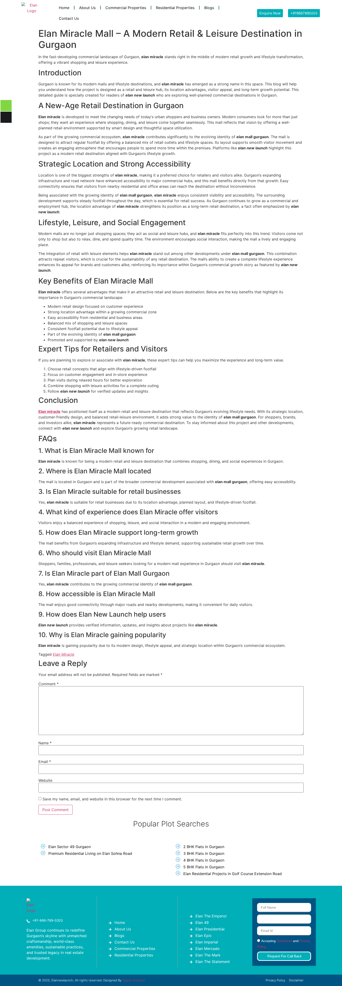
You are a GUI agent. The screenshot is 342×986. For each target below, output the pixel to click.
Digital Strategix (133, 980)
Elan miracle (49, 411)
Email (44, 761)
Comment (48, 684)
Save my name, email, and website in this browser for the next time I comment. (112, 799)
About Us (87, 7)
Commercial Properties (125, 7)
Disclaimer (284, 941)
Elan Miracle (63, 654)
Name (45, 743)
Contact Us (69, 18)
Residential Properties (175, 7)
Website (45, 780)
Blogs (209, 7)
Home (64, 7)
